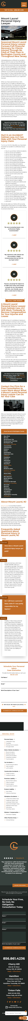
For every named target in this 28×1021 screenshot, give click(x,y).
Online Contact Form (19, 127)
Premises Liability (9, 778)
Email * (3, 684)
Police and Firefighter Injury (12, 803)
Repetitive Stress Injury (11, 805)
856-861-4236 (15, 125)
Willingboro (7, 496)
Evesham (6, 455)
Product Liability (9, 789)
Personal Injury (8, 739)
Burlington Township (10, 444)
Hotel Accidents (10, 784)
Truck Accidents (10, 759)
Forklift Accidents (10, 773)
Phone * (4, 929)
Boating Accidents (10, 754)
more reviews (20, 885)
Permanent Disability (11, 814)
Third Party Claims (10, 809)
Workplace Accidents (10, 796)
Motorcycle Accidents (11, 755)
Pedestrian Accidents (11, 757)
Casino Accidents (10, 782)
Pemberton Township (10, 483)
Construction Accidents (11, 771)
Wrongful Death (10, 746)
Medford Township (9, 470)
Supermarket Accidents (11, 786)
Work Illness (9, 807)
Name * (4, 916)
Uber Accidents (9, 766)
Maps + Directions (14, 971)
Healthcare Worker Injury (12, 800)
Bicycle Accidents (10, 752)
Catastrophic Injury (10, 741)
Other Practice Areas (10, 817)
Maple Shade (7, 465)
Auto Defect (9, 791)
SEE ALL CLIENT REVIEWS (15, 300)
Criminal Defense (10, 820)
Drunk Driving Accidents (12, 764)
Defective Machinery (11, 793)
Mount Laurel (8, 475)
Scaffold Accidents (10, 775)
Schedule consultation (13, 710)
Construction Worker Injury (12, 798)
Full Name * (4, 677)
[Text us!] (23, 1018)
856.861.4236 (14, 674)
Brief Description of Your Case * (10, 690)
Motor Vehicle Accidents (11, 750)
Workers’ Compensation (11, 812)
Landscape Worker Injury (12, 802)
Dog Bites (8, 743)
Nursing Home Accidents (12, 745)
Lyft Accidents (9, 768)
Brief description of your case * (11, 944)
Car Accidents (8, 762)
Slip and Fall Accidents (11, 780)
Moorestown (7, 472)
